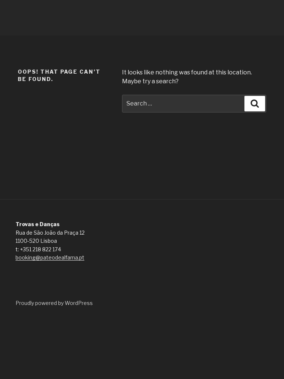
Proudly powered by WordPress (54, 303)
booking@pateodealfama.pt (50, 257)
